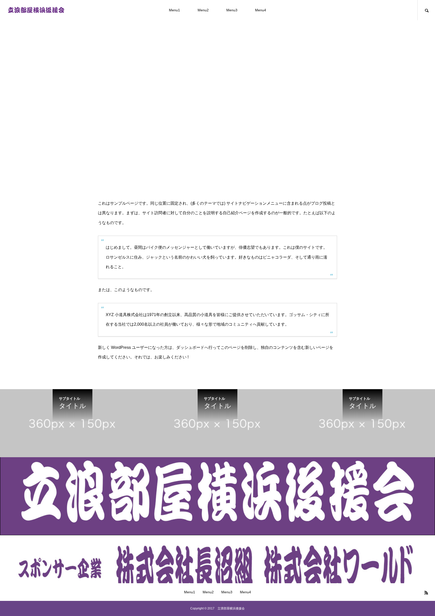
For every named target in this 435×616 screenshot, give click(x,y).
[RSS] (426, 592)
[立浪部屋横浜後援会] (36, 10)
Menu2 (203, 10)
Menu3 (231, 10)
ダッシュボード (190, 347)
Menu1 (174, 10)
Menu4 (260, 10)
